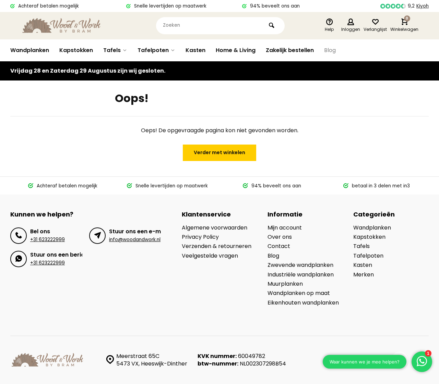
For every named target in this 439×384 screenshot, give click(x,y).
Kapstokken (76, 50)
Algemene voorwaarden (214, 228)
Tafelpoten (153, 50)
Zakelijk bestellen (290, 50)
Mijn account (285, 228)
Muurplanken (285, 284)
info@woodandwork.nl (135, 239)
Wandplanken (29, 50)
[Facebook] (399, 360)
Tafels (112, 50)
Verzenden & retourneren (216, 246)
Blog (330, 50)
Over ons (280, 237)
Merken (363, 274)
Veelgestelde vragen (210, 256)
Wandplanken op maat (299, 293)
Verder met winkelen (219, 152)
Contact (279, 246)
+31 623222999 (47, 239)
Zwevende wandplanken (300, 265)
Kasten (195, 50)
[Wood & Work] (62, 25)
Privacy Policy (200, 237)
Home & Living (236, 50)
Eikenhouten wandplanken (303, 303)
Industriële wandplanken (301, 274)
